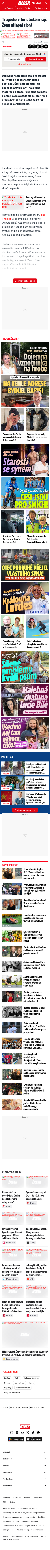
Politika (6, 774)
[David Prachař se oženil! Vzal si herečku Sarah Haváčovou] (12, 904)
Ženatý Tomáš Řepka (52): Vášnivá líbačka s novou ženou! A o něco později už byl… (33, 873)
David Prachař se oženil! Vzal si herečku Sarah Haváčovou (34, 903)
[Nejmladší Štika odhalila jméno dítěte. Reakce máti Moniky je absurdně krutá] (12, 1104)
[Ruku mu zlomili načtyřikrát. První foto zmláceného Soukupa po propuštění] (12, 1027)
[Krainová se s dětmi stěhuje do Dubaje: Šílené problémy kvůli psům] (12, 1089)
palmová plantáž (37, 1407)
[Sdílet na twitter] (34, 46)
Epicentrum (19, 1383)
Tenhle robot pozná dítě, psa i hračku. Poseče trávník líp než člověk (34, 917)
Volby (17, 1378)
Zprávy (7, 1378)
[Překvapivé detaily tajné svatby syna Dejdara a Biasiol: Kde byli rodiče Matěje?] (12, 889)
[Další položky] (46, 8)
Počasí (7, 1383)
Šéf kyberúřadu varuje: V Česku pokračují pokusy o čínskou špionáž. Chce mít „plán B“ (36, 798)
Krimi (31, 1383)
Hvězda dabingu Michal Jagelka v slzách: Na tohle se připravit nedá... (34, 1012)
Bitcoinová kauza (23, 1388)
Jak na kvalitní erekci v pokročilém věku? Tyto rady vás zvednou (34, 964)
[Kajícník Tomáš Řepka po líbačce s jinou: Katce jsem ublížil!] (12, 1074)
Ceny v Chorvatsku (12, 1393)
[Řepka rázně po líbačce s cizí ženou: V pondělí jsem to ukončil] (12, 951)
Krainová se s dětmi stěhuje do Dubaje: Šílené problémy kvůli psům (33, 1089)
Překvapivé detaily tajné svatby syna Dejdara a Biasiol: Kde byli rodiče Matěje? (34, 889)
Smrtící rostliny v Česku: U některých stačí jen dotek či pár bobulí (33, 936)
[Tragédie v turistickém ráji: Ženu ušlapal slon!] (24, 30)
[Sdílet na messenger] (38, 46)
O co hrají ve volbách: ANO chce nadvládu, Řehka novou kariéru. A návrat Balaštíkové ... (36, 783)
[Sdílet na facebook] (30, 46)
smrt (18, 1407)
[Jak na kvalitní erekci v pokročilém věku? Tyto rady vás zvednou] (12, 966)
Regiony (7, 1388)
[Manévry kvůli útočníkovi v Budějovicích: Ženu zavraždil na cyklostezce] (12, 1058)
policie (5, 1407)
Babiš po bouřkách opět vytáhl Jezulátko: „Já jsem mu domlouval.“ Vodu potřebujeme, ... (36, 768)
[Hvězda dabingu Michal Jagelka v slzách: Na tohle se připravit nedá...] (12, 1012)
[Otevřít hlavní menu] (3, 3)
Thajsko (25, 1407)
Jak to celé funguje (25, 64)
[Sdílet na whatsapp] (42, 46)
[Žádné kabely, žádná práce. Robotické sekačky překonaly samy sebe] (12, 981)
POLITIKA (7, 757)
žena (12, 1407)
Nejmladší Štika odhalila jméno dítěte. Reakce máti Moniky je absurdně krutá (34, 1104)
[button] (16, 1439)
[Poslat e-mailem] (46, 46)
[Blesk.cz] (24, 3)
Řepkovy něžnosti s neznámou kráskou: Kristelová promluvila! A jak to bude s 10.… (34, 996)
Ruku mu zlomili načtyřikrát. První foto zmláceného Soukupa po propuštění (34, 1027)
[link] (11, 1432)
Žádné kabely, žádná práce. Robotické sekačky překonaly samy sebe (32, 981)
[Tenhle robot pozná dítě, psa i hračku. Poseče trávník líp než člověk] (12, 920)
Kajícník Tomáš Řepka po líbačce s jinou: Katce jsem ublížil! (34, 1072)
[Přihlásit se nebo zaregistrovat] (45, 3)
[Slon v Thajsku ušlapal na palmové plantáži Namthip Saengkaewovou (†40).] (8, 35)
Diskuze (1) (6, 46)
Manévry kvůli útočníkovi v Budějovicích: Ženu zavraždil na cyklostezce (34, 1059)
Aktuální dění (10, 1371)
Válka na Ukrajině (31, 1378)
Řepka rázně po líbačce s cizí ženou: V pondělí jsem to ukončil (34, 950)
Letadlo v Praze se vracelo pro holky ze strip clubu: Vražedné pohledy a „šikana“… (33, 1043)
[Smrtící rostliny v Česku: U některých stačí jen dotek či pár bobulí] (12, 936)
